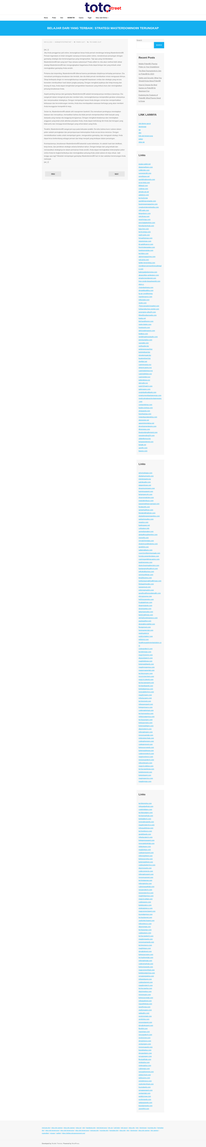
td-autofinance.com (146, 244)
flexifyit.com (143, 1028)
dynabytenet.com (145, 951)
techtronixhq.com (145, 803)
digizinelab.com (145, 927)
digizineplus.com (145, 991)
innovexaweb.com (145, 1047)
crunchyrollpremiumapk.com (149, 553)
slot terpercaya (102, 1128)
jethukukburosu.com (146, 571)
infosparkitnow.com (146, 828)
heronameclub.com (146, 630)
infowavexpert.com (146, 704)
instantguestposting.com (148, 417)
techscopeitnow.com (146, 769)
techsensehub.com (146, 816)
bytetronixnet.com (145, 772)
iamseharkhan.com (146, 510)
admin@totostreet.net (63, 42)
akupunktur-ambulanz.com (149, 275)
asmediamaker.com (146, 531)
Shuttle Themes (57, 1143)
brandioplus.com (145, 1050)
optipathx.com (144, 1013)
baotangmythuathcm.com (148, 568)
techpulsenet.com (145, 917)
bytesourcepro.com (146, 954)
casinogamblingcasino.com (149, 559)
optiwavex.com (144, 1078)
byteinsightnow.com (146, 750)
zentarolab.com (144, 1093)
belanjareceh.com (145, 494)
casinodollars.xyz (145, 374)
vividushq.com (144, 1062)
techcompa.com (145, 232)
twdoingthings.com (146, 615)
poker (141, 139)
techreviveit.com (145, 701)
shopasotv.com (144, 411)
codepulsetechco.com (147, 865)
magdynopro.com (145, 695)
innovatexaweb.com (146, 822)
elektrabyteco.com (145, 908)
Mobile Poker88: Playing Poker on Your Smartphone (149, 65)
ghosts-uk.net (144, 192)
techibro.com (143, 253)
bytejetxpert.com (145, 775)
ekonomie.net (144, 420)
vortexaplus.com (145, 1065)
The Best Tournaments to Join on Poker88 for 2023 (150, 72)
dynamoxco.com (145, 1041)
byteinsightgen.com (146, 726)
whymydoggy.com (145, 473)
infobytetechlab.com (146, 738)
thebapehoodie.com (146, 584)
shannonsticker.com (146, 497)
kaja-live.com (144, 229)
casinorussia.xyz (145, 365)
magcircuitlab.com (145, 899)
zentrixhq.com (144, 1019)
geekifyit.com (144, 547)
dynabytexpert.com (146, 1025)
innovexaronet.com (146, 877)
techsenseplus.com (146, 713)
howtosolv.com (144, 327)
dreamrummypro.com (147, 488)
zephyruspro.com (145, 1010)
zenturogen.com (145, 1044)
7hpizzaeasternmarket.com (149, 306)
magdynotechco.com (146, 825)
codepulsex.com (145, 933)
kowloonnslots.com (146, 250)
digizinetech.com (145, 729)
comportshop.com (145, 405)
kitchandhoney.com (146, 321)
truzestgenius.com (145, 914)
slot (99, 42)
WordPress (75, 1143)
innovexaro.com (145, 995)
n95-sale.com (144, 210)
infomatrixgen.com (146, 732)
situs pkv (132, 1128)
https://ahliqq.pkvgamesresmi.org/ (73, 1133)
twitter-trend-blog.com (147, 263)
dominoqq (142, 127)
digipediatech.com (146, 658)
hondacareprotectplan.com (149, 556)
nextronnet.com (144, 1038)
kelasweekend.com (146, 442)
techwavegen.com (145, 720)
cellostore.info (144, 528)
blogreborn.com (145, 213)
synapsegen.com (145, 1056)
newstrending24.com (146, 435)
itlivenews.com (144, 429)
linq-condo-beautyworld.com (149, 281)
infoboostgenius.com (146, 717)
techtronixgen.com (146, 673)
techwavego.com (145, 930)
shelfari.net (143, 361)
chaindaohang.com (146, 287)
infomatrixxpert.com (146, 874)
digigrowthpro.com (146, 167)
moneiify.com (144, 538)
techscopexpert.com (146, 683)
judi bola (117, 1128)
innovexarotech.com (146, 760)
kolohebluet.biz (144, 352)
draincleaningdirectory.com (149, 565)
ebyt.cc (141, 284)
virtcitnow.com (144, 216)
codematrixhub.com (146, 710)
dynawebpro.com (145, 1053)
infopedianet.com (145, 979)
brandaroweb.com (145, 1106)
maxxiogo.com (144, 1032)
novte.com (142, 303)
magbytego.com (145, 850)
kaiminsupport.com (146, 491)
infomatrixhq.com (145, 883)
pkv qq (110, 1128)
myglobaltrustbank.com (147, 392)
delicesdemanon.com (147, 331)
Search (139, 40)
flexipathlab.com (145, 1059)
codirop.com (143, 189)
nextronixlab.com (145, 1016)
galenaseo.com (144, 389)
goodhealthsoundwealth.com (150, 593)
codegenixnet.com (146, 744)
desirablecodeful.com (147, 624)
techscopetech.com (146, 936)
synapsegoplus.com (146, 976)
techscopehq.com (145, 988)
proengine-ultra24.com (147, 312)
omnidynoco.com (145, 1081)
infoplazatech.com (145, 837)
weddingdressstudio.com (148, 337)
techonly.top (143, 198)
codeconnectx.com (146, 871)
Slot (83, 42)
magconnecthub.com (146, 970)
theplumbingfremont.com (148, 432)
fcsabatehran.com (145, 602)
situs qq (142, 142)
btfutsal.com (143, 186)
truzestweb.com (145, 1087)
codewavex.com (145, 902)
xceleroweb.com (145, 1099)
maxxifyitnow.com (145, 1004)
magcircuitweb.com (146, 679)
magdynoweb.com (146, 939)
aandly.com (143, 448)
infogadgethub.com (146, 806)
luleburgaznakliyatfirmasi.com (150, 581)
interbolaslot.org (145, 479)
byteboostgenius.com (147, 973)
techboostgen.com (146, 813)
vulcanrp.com (144, 260)
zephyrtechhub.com (146, 1084)
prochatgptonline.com (147, 223)
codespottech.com (145, 649)
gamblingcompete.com (147, 201)
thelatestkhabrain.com (147, 513)
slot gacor (124, 1128)
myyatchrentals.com (146, 541)
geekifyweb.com (145, 834)
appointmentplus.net (146, 423)
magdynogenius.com (146, 667)
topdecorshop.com (146, 408)
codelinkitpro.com (145, 809)
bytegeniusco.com (145, 707)
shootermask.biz (145, 355)
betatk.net (142, 445)
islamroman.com (145, 241)
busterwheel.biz (145, 358)
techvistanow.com (145, 880)
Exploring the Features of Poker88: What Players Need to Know (150, 98)
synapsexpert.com (145, 1090)
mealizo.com (143, 522)
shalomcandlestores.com (148, 544)
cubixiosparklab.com (146, 887)
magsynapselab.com (146, 670)
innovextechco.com (146, 893)
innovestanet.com (145, 1022)
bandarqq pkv (90, 1128)
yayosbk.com (144, 343)
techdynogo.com (145, 652)
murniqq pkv (152, 1128)
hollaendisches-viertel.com (149, 309)
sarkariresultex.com (146, 519)
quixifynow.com (144, 1007)
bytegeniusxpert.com (146, 840)
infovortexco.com (145, 924)
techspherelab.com (146, 957)
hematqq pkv (114, 1130)
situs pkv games (57, 1128)
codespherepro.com (146, 741)
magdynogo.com (145, 781)
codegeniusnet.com (146, 853)
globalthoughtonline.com (148, 535)
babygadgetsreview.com (148, 272)
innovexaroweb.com (146, 942)
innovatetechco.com (146, 692)
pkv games (93, 42)
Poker (78, 42)
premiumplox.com (145, 340)
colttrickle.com (144, 170)
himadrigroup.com (145, 238)
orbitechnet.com (145, 1075)
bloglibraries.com (145, 578)
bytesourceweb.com (146, 747)
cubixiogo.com (144, 1069)
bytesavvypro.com (145, 723)
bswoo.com (143, 451)
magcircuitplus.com (146, 766)
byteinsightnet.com (146, 862)
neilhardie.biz (144, 346)
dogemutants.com (145, 605)
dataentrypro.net (145, 485)
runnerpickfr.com (145, 173)
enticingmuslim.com (146, 590)
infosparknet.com (145, 1001)
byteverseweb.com (146, 967)
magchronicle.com (146, 655)
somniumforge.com (146, 575)
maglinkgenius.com (146, 896)
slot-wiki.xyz (143, 383)
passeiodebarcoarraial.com (149, 504)
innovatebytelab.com (146, 843)
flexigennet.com (145, 627)
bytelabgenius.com (146, 689)
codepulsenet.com (146, 982)
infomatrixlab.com (145, 961)
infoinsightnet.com (145, 856)
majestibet (45, 1133)
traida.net (142, 318)
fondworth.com (144, 507)
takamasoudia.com (146, 612)
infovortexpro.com (145, 763)
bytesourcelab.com (146, 998)
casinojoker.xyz (144, 377)
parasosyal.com (145, 587)
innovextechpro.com (146, 676)
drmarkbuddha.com (146, 290)
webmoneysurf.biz (145, 349)
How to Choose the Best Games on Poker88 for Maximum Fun (148, 88)
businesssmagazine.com (148, 204)
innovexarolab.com (146, 735)
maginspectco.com (146, 778)
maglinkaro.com (145, 948)
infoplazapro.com (145, 698)
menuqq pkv (46, 1128)
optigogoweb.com (145, 1103)
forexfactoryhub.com (146, 226)
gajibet (58, 1133)
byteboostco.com (145, 905)
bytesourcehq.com (146, 859)
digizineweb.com (145, 868)
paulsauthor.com (145, 621)
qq (140, 130)
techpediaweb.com (146, 686)
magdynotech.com (146, 985)
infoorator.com (144, 300)
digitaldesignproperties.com (149, 516)
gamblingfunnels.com (147, 179)
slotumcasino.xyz (145, 368)
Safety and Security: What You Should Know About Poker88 (150, 79)
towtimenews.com (145, 562)
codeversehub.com (146, 964)
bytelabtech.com (145, 819)
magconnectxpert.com (147, 911)
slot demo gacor (145, 123)
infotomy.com (144, 639)
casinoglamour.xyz (146, 371)
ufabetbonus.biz (145, 439)
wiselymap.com (144, 219)
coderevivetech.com (146, 753)
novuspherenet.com (146, 1072)
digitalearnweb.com (146, 476)
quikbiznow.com (145, 1096)
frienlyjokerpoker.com (147, 247)
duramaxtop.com (145, 609)
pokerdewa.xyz (144, 380)
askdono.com (144, 195)
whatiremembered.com (147, 278)
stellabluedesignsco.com (148, 618)
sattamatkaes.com (145, 550)
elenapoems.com (145, 596)
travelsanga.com (145, 414)
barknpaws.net (144, 525)
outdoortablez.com (146, 636)
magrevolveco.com (146, 757)
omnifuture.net (144, 176)
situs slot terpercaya (52, 1130)
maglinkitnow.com (145, 661)
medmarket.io (144, 633)
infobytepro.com (145, 846)
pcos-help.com (144, 183)
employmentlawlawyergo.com (150, 395)
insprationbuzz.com (146, 501)
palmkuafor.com (145, 482)
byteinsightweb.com (146, 664)
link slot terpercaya (146, 136)
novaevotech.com (145, 890)
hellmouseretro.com (146, 599)
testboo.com (143, 334)
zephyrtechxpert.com (146, 920)
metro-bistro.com (145, 324)
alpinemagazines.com (147, 257)
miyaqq (52, 1133)
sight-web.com (144, 235)
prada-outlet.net (145, 164)
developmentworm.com (147, 426)
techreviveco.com (145, 945)
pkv (140, 133)
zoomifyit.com (144, 1109)
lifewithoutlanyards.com (148, 315)
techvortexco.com (145, 831)
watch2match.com (145, 386)
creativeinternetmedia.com (149, 207)
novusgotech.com (145, 1035)
